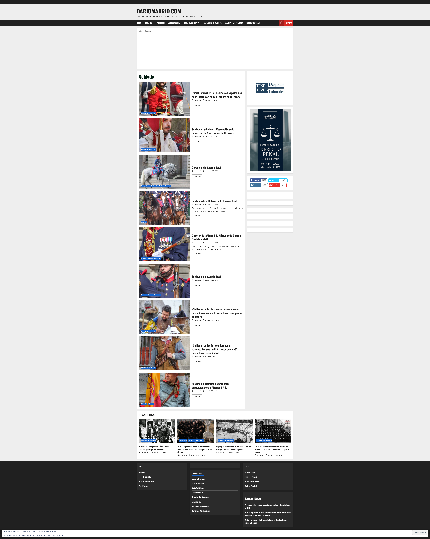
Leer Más (198, 105)
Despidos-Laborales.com (200, 506)
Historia (148, 23)
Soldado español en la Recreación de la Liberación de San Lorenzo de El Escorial (164, 135)
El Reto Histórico (198, 483)
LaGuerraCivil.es (198, 492)
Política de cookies (57, 535)
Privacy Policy (250, 472)
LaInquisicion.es (253, 23)
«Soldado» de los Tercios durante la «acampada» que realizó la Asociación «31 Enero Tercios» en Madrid (164, 353)
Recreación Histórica (148, 113)
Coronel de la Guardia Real (164, 172)
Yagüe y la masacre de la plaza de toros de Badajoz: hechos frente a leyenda (233, 448)
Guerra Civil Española (234, 23)
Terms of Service (251, 476)
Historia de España (191, 23)
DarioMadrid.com (159, 11)
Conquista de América (213, 23)
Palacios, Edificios (154, 258)
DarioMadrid (197, 100)
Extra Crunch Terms (252, 481)
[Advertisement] (215, 50)
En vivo (289, 22)
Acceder (142, 472)
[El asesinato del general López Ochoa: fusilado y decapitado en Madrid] (157, 431)
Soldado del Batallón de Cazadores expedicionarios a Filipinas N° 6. (164, 390)
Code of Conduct (251, 486)
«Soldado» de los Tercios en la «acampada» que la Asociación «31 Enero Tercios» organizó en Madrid (164, 317)
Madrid (167, 186)
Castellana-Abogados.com (201, 510)
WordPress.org (144, 486)
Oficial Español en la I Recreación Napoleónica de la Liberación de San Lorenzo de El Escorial (164, 99)
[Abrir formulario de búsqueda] (276, 23)
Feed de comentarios (146, 481)
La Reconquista (174, 23)
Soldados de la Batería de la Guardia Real (164, 208)
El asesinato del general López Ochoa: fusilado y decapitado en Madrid (154, 448)
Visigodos (161, 23)
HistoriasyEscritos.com (200, 497)
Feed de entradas (145, 476)
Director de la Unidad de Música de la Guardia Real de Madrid (164, 244)
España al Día (196, 501)
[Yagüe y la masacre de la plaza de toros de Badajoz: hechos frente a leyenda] (234, 431)
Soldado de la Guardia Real (164, 281)
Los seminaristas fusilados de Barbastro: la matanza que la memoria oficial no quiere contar (272, 449)
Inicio (139, 23)
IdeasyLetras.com (198, 479)
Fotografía (144, 186)
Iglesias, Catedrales (156, 186)
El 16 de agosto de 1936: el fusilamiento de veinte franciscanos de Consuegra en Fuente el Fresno (195, 449)
